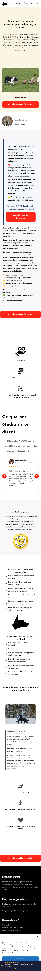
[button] (38, 937)
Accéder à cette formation (20, 105)
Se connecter (16, 3)
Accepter (20, 959)
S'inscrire (26, 3)
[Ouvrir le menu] (37, 3)
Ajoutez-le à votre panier (22, 968)
